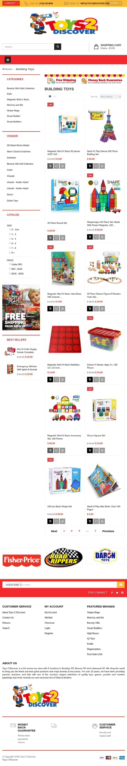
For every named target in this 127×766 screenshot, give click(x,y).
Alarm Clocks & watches (19, 151)
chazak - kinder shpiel (17, 188)
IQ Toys (91, 638)
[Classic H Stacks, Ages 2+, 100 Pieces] (104, 339)
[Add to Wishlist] (56, 166)
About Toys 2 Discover (13, 612)
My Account (51, 612)
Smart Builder (13, 116)
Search (6, 628)
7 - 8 (14, 248)
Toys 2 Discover (10, 759)
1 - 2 (14, 234)
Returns (6, 622)
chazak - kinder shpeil (17, 182)
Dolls (9, 94)
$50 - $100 (17, 269)
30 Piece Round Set (57, 223)
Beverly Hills (93, 622)
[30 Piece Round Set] (65, 196)
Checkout (49, 622)
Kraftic (90, 643)
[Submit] (90, 166)
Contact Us (8, 617)
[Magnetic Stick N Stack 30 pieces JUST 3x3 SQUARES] (65, 126)
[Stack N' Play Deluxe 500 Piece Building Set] (104, 125)
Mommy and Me (15, 105)
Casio (10, 170)
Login (47, 628)
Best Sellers (16, 339)
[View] (62, 166)
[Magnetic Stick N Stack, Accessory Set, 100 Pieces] (65, 410)
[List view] (55, 96)
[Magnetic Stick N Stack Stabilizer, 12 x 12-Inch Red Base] (65, 339)
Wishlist (49, 617)
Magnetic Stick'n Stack (18, 99)
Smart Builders (14, 121)
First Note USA (94, 654)
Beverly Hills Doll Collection (20, 164)
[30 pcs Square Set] (104, 410)
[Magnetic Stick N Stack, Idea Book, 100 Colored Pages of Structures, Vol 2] (65, 268)
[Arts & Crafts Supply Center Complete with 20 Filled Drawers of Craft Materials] (10, 351)
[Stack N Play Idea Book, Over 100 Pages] (104, 481)
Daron (10, 194)
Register (49, 633)
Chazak (10, 176)
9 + (13, 252)
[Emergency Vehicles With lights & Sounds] (10, 369)
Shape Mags (13, 110)
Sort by (94, 96)
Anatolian (11, 157)
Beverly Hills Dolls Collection (21, 88)
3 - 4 (14, 239)
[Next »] (108, 530)
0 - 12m (15, 229)
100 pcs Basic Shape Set (59, 506)
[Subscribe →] (121, 584)
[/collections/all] (21, 560)
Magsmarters (94, 649)
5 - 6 (14, 243)
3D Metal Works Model (18, 145)
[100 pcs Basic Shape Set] (65, 481)
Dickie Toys (12, 200)
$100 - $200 (18, 273)
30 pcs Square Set (96, 435)
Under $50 (17, 264)
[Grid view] (50, 96)
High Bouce (93, 633)
